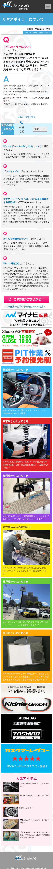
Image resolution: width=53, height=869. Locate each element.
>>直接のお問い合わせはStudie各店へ (26, 306)
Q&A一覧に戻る (27, 116)
